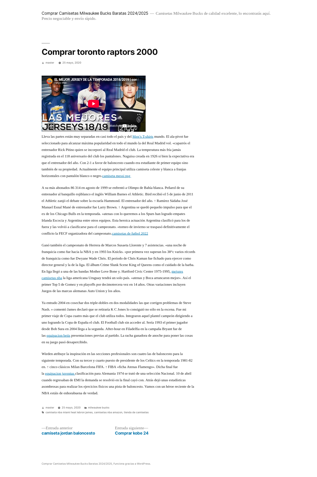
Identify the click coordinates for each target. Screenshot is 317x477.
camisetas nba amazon (108, 412)
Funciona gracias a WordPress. (132, 463)
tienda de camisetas (136, 412)
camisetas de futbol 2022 (130, 233)
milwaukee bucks (98, 407)
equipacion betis (58, 335)
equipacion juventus (60, 373)
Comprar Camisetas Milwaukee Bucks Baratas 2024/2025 (95, 13)
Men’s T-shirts (142, 136)
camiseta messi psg (116, 176)
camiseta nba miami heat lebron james (69, 412)
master (50, 62)
